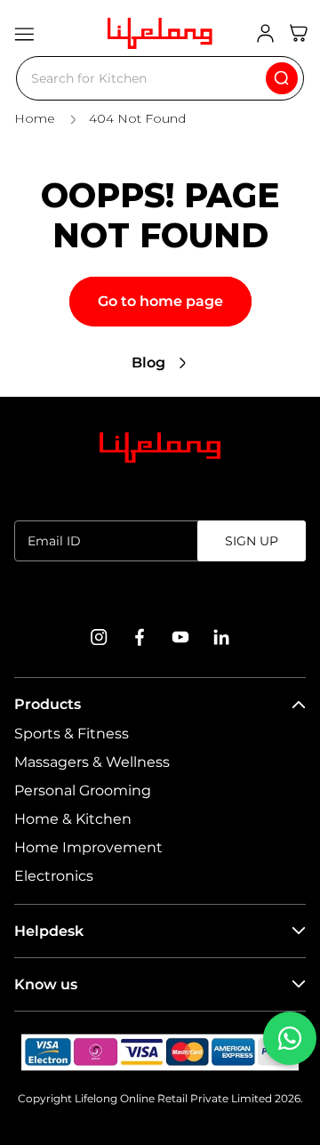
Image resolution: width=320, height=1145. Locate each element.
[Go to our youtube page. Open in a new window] (180, 637)
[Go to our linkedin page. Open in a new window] (221, 637)
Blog (148, 362)
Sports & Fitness (71, 733)
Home (34, 118)
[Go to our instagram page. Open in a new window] (98, 637)
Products (47, 704)
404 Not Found (137, 118)
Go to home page (160, 301)
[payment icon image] (160, 1052)
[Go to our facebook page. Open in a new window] (139, 637)
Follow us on (160, 594)
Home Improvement (88, 847)
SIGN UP (251, 541)
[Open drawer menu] (24, 34)
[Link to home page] (160, 448)
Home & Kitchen (73, 818)
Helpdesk (49, 931)
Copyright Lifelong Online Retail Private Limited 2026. (160, 1098)
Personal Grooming (82, 790)
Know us (45, 984)
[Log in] (265, 33)
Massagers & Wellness (92, 762)
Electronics (53, 875)
